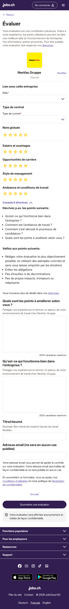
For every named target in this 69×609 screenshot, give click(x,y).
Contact (28, 594)
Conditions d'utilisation (15, 480)
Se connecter (42, 5)
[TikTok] (40, 566)
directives (47, 45)
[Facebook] (20, 566)
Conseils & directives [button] (15, 202)
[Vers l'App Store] (22, 577)
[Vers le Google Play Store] (46, 577)
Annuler (34, 494)
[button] (34, 531)
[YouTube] (26, 566)
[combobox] (34, 99)
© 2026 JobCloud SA (48, 594)
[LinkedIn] (47, 566)
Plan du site (15, 594)
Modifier (61, 72)
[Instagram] (33, 566)
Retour (10, 14)
